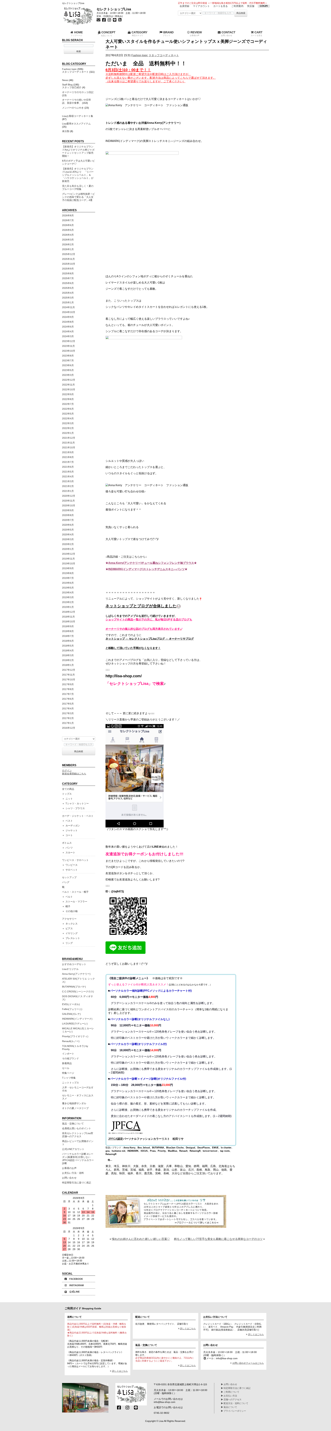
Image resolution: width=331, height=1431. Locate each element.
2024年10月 (68, 312)
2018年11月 (68, 616)
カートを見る (220, 6)
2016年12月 (68, 727)
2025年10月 (68, 263)
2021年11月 (68, 442)
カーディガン (73, 825)
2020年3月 (68, 539)
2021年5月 (68, 471)
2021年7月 (68, 462)
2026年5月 (68, 230)
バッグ (65, 882)
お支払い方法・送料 (73, 1173)
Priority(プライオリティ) (75, 1036)
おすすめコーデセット (74, 964)
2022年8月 (68, 399)
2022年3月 (68, 423)
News (65, 80)
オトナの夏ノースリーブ (75, 1108)
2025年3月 (68, 297)
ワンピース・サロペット (75, 860)
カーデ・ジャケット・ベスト (77, 816)
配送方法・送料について (235, 1403)
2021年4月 (68, 476)
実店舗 (250, 6)
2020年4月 (68, 534)
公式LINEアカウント (73, 1149)
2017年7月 (68, 694)
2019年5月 (68, 587)
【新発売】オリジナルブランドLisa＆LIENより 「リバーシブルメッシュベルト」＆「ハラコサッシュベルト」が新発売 (78, 174)
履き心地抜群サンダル (74, 1103)
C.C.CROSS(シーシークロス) (78, 991)
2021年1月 (68, 491)
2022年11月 (68, 384)
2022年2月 (68, 428)
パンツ (69, 847)
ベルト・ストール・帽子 (75, 891)
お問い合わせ (69, 1177)
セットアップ (69, 877)
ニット (69, 798)
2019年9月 (68, 568)
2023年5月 (68, 370)
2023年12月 (68, 341)
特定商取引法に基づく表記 (76, 1182)
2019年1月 (68, 607)
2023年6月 (68, 365)
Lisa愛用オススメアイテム (76, 123)
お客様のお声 (69, 1168)
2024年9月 (68, 317)
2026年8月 (68, 215)
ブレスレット (73, 938)
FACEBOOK (76, 1279)
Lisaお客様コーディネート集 (77, 116)
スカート (70, 852)
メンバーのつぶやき (73, 107)
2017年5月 (68, 703)
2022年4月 (68, 418)
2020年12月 (68, 495)
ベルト (69, 896)
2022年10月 (68, 389)
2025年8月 (68, 273)
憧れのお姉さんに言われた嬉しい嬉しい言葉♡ (141, 1238)
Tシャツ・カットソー (77, 803)
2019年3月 (68, 597)
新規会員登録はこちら (74, 773)
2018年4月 (68, 650)
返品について (230, 1407)
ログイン (67, 770)
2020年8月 (68, 515)
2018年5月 (68, 645)
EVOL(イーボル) (71, 1004)
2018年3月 (68, 655)
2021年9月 (68, 452)
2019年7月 (68, 578)
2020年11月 (68, 500)
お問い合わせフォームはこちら (248, 1363)
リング (69, 943)
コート (69, 835)
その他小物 (72, 911)
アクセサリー (69, 918)
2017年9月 (68, 684)
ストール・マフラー (76, 901)
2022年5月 (68, 413)
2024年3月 (68, 336)
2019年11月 (68, 558)
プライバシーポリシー (234, 1411)
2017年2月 (68, 718)
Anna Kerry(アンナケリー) (76, 973)
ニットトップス (70, 1082)
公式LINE (74, 1291)
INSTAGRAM (76, 1285)
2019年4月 (68, 592)
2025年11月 (68, 259)
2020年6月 (68, 524)
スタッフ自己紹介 (71, 87)
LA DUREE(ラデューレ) (75, 1023)
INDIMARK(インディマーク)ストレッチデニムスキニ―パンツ (146, 569)
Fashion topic (139, 55)
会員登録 (184, 6)
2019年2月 (68, 602)
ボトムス (67, 842)
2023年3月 (68, 375)
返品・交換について (73, 1123)
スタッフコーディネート (164, 55)
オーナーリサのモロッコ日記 (77, 92)
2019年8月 (68, 573)
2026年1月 (68, 249)
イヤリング (72, 933)
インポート (68, 1053)
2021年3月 (68, 481)
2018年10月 (68, 621)
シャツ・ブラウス (75, 808)
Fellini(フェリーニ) (72, 1009)
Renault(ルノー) (70, 1041)
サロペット (72, 869)
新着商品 (67, 1063)
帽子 (68, 906)
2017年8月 (68, 689)
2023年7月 (68, 360)
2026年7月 (68, 220)
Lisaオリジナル (70, 969)
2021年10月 (68, 447)
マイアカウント (201, 6)
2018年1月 (68, 665)
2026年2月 (68, 244)
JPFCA (112, 1138)
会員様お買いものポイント (76, 1128)
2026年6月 (68, 225)
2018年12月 (68, 611)
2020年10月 (68, 505)
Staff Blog (67, 84)
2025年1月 (68, 302)
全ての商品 (68, 789)
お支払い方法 (230, 1396)
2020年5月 (68, 529)
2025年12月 (68, 254)
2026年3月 (68, 239)
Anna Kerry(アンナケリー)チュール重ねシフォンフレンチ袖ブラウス (151, 562)
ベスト (69, 820)
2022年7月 (68, 404)
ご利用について (231, 1392)
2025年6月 (68, 283)
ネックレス (72, 923)
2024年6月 (68, 326)
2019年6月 (68, 582)
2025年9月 (68, 268)
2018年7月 (68, 636)
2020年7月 (68, 520)
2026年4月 (68, 234)
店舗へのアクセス (232, 1399)
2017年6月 (68, 698)
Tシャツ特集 (69, 1077)
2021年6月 (68, 466)
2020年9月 (68, 510)
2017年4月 (68, 708)
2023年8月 (68, 355)
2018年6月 (68, 640)
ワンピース (72, 865)
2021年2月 (68, 486)
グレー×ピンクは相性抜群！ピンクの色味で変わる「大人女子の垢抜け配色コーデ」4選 (78, 196)
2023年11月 (68, 346)
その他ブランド (70, 1058)
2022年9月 (68, 394)
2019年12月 (68, 553)
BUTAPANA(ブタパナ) (74, 986)
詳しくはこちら (120, 1371)
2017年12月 (68, 669)
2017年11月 (68, 674)
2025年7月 (68, 278)
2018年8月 (68, 631)
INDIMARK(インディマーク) (77, 1018)
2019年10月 (68, 563)
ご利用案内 (237, 6)
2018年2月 (68, 660)
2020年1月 (68, 549)
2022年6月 (68, 408)
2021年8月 (68, 457)
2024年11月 (68, 307)
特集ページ (68, 1073)
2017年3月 (68, 713)
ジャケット (72, 830)
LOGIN (264, 6)
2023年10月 (68, 350)
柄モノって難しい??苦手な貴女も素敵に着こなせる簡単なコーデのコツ (218, 1238)
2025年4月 (68, 292)
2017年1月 (68, 723)
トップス (67, 793)
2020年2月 (68, 544)
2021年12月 (68, 437)
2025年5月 (68, 288)
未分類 (65, 131)
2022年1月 (68, 433)
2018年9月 (68, 626)
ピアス (69, 928)
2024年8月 (68, 321)
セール (65, 1068)
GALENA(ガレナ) (71, 1014)
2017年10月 (68, 679)
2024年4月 (68, 331)
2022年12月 (68, 379)
